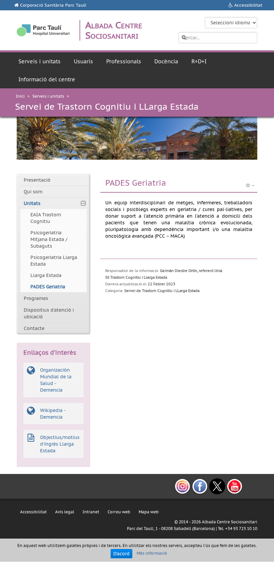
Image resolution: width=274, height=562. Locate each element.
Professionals (123, 61)
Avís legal (64, 511)
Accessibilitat (248, 5)
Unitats (32, 203)
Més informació (152, 553)
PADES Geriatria (47, 287)
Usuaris (83, 61)
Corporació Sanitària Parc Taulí (53, 5)
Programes (36, 298)
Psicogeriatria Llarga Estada (53, 260)
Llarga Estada (45, 275)
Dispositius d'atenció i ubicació (49, 313)
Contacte (34, 328)
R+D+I (199, 61)
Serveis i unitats (39, 61)
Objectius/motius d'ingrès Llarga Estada (60, 444)
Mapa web (149, 511)
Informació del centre (46, 79)
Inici (20, 96)
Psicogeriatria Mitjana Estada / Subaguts (48, 239)
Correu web (119, 511)
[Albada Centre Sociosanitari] (43, 30)
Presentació (37, 180)
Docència (166, 61)
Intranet (91, 511)
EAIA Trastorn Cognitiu (45, 218)
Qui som (33, 192)
